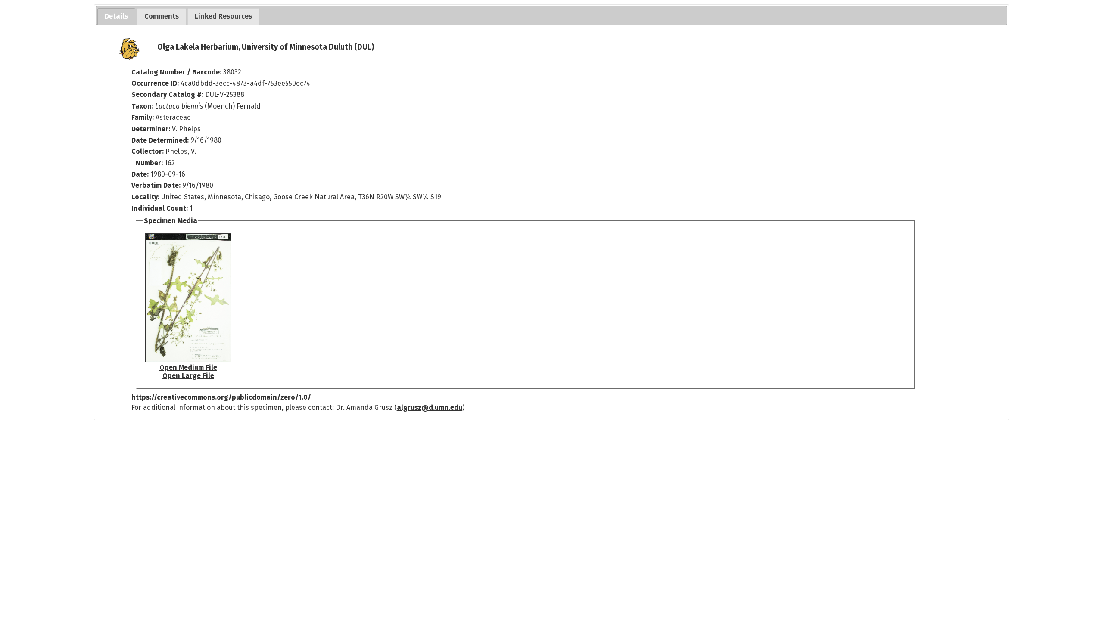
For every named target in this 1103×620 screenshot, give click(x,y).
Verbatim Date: (156, 185)
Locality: (145, 197)
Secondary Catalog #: (167, 94)
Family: (142, 117)
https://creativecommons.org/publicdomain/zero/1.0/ (221, 397)
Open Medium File (188, 367)
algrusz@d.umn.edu (429, 407)
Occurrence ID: (156, 83)
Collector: (148, 151)
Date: (140, 174)
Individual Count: (159, 208)
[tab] (116, 16)
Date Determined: (160, 140)
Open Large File (188, 376)
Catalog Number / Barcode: (177, 72)
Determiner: (151, 129)
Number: (150, 163)
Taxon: (142, 106)
